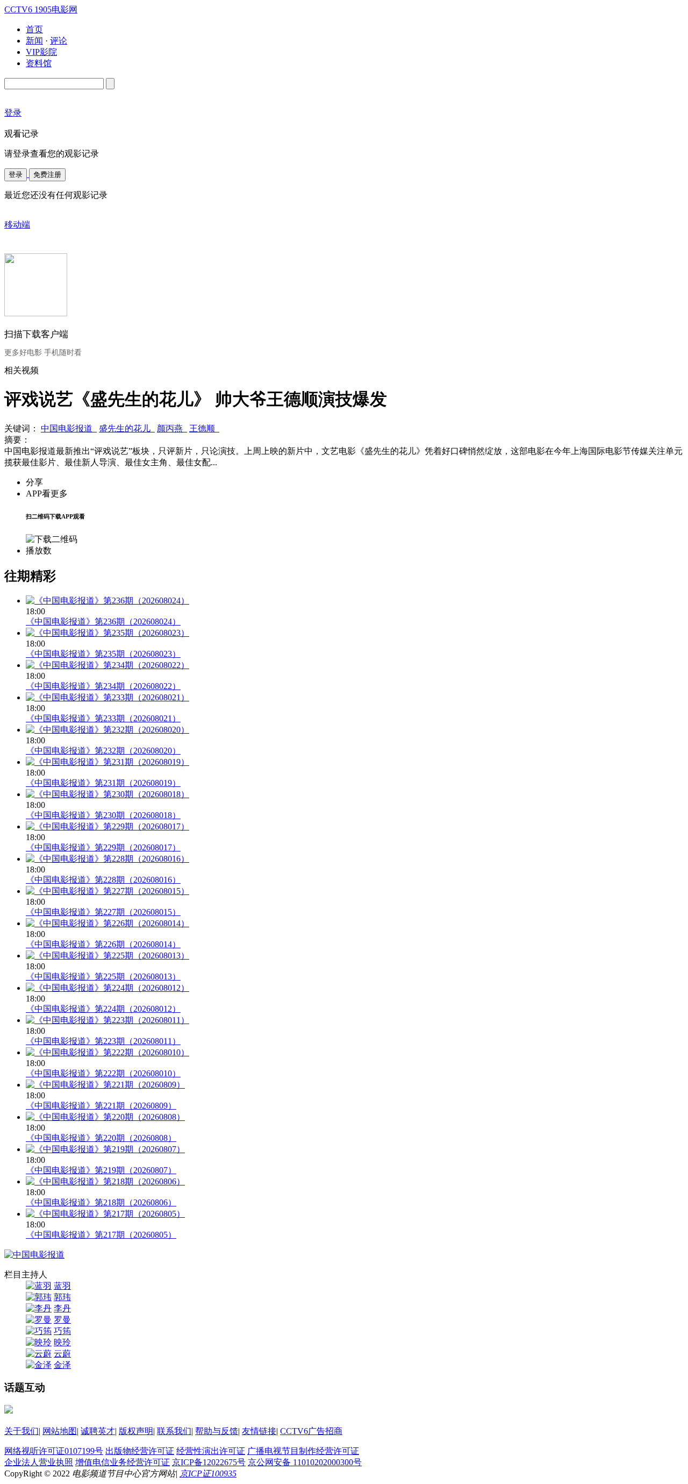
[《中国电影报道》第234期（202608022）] (107, 665)
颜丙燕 (172, 428)
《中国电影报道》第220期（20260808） (101, 1137)
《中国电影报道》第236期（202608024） (103, 621)
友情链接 (259, 1431)
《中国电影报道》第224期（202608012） (103, 1008)
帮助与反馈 (216, 1431)
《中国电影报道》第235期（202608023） (103, 653)
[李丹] (39, 1308)
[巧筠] (39, 1331)
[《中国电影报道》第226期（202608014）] (107, 923)
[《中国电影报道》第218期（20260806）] (105, 1181)
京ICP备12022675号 (209, 1462)
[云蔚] (39, 1353)
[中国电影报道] (34, 1254)
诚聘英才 (98, 1431)
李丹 (62, 1308)
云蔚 (62, 1353)
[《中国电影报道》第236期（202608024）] (107, 600)
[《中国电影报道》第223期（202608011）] (107, 1020)
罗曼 (62, 1319)
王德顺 (204, 428)
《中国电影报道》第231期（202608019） (103, 782)
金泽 (62, 1364)
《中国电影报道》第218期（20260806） (101, 1202)
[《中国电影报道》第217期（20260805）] (105, 1213)
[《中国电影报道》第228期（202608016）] (107, 858)
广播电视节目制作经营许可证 (303, 1450)
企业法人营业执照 (38, 1462)
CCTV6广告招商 (311, 1431)
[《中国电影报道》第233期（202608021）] (107, 697)
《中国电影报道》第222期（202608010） (103, 1073)
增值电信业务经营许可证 (122, 1462)
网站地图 (59, 1431)
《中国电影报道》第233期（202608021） (103, 718)
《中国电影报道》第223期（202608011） (103, 1041)
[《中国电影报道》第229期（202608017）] (107, 826)
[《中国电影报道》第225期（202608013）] (107, 955)
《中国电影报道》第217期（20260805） (101, 1234)
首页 (34, 29)
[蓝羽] (39, 1285)
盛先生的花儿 (127, 428)
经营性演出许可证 (210, 1450)
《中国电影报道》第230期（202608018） (103, 815)
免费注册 (47, 175)
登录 (16, 175)
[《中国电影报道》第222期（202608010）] (107, 1052)
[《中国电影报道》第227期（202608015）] (107, 891)
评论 (58, 40)
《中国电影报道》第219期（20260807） (101, 1170)
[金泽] (39, 1364)
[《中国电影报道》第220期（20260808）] (105, 1116)
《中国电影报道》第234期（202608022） (103, 686)
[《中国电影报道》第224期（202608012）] (107, 987)
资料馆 (39, 63)
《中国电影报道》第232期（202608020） (103, 750)
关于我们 (21, 1431)
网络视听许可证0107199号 (53, 1450)
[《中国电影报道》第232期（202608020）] (107, 729)
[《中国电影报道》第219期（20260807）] (105, 1149)
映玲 (62, 1342)
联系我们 (174, 1431)
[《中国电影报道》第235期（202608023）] (107, 632)
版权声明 (136, 1431)
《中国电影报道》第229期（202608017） (103, 847)
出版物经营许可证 (139, 1450)
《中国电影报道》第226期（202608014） (103, 944)
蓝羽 (62, 1285)
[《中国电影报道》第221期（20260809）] (105, 1084)
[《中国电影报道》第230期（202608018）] (107, 794)
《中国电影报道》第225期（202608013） (103, 976)
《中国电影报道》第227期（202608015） (103, 912)
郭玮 (62, 1297)
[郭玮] (39, 1297)
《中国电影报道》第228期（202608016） (103, 879)
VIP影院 (41, 51)
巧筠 (62, 1331)
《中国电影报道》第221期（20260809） (101, 1105)
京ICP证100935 (208, 1473)
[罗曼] (39, 1319)
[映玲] (39, 1342)
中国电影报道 (69, 428)
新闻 (34, 40)
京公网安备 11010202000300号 (305, 1462)
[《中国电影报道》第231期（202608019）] (107, 761)
